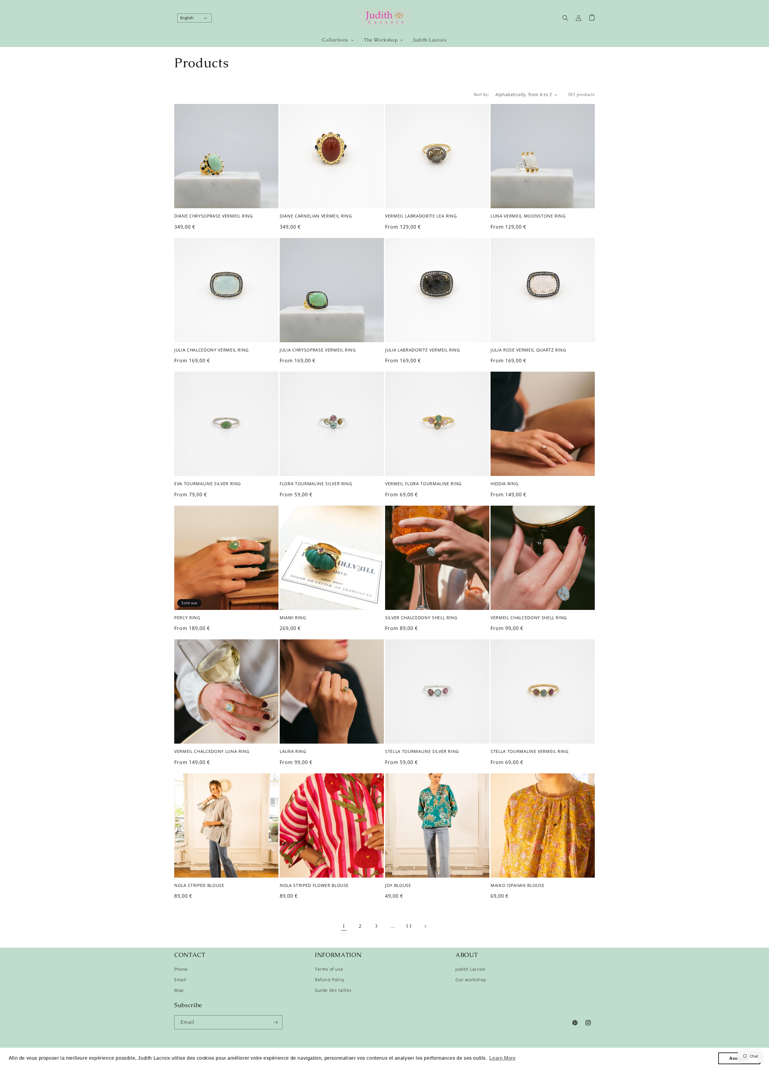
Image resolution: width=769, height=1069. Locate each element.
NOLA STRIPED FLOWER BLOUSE (314, 885)
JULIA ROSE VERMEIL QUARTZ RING (528, 350)
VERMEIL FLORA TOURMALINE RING (423, 483)
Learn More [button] (502, 1058)
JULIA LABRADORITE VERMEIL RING (422, 350)
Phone (181, 969)
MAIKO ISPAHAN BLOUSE (517, 885)
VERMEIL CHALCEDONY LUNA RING (211, 751)
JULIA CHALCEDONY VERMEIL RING (211, 350)
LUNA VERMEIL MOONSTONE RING (528, 216)
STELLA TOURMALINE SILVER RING (422, 751)
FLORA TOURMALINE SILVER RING (316, 483)
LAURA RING (293, 751)
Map (179, 990)
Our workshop (470, 979)
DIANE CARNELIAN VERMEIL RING (316, 216)
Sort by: (481, 94)
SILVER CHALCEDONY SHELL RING (421, 617)
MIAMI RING (293, 617)
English (187, 17)
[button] (335, 40)
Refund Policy (330, 979)
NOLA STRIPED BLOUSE (199, 885)
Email (180, 979)
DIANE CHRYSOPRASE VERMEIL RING (213, 216)
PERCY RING (187, 617)
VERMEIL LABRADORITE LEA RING (421, 216)
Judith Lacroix (470, 969)
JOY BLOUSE (398, 885)
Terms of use (329, 969)
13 (409, 926)
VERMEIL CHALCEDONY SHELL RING (529, 617)
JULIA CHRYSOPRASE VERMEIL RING (318, 350)
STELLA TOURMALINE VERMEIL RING (530, 751)
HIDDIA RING (504, 483)
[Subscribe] (275, 1022)
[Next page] (425, 926)
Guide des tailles (333, 990)
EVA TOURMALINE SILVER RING (207, 483)
